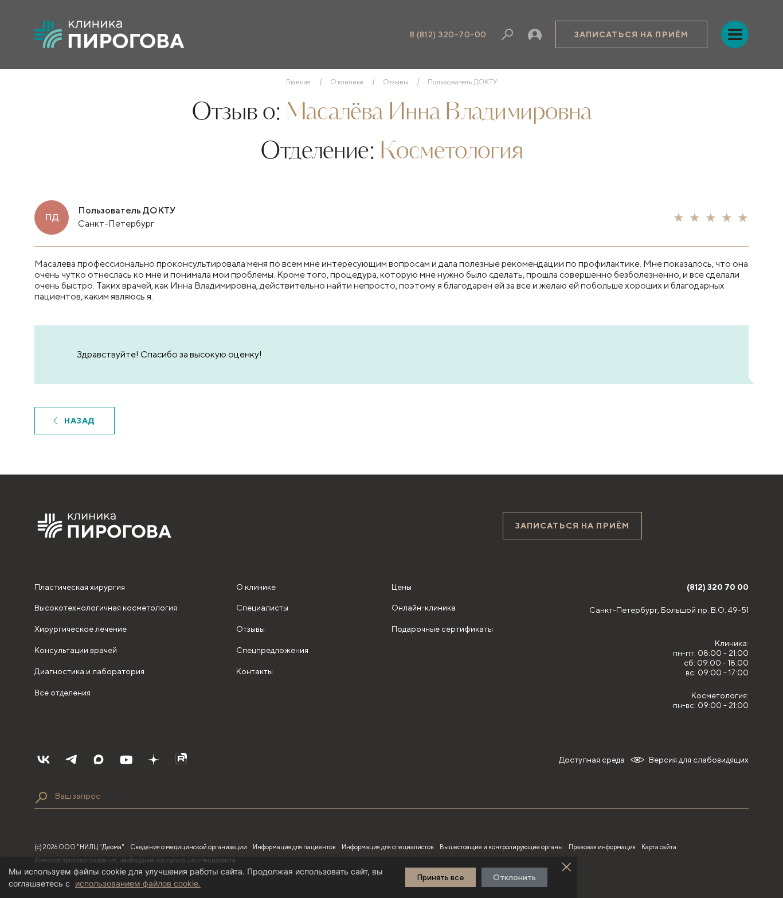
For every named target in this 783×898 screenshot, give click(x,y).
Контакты (254, 671)
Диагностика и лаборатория (89, 671)
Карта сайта (658, 846)
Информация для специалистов (388, 846)
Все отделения (62, 692)
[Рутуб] (181, 760)
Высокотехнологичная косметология (105, 607)
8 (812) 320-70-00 (448, 34)
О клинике (346, 82)
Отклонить (514, 877)
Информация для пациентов (294, 846)
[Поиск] (507, 34)
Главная (298, 82)
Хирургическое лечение (80, 628)
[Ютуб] (126, 760)
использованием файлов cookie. (138, 883)
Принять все (440, 877)
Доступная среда (592, 759)
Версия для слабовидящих (699, 759)
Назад (80, 420)
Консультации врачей (75, 650)
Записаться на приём (631, 34)
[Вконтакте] (43, 760)
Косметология (451, 152)
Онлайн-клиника (423, 607)
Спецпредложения (272, 650)
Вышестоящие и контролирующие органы (501, 846)
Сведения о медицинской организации (188, 846)
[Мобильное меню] (735, 34)
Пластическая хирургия (79, 587)
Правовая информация (602, 846)
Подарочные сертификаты (442, 628)
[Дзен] (153, 760)
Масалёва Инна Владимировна (438, 113)
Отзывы (395, 82)
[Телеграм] (71, 760)
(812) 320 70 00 (718, 587)
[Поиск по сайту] (41, 797)
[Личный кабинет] (535, 34)
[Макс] (98, 760)
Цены (401, 587)
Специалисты (262, 607)
